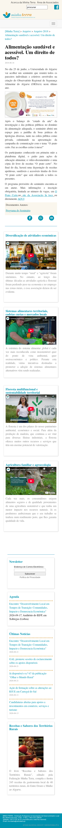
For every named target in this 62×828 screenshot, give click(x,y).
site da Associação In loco (37, 195)
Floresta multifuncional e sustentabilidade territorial (23, 391)
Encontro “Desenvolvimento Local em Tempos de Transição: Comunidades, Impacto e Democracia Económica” (29, 607)
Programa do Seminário (18, 210)
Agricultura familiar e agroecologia (28, 465)
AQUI (21, 198)
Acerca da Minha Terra (23, 2)
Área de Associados (48, 2)
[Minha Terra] (12, 31)
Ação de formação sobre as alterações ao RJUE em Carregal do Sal (30, 689)
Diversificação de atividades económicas (31, 235)
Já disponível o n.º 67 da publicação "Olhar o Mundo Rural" (27, 675)
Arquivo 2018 (41, 31)
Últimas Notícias (19, 634)
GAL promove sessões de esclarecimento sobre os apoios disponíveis (30, 661)
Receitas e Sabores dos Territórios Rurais (31, 727)
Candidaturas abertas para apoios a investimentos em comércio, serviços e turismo (29, 705)
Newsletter (16, 561)
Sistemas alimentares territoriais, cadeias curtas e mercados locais (27, 312)
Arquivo (26, 31)
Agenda (14, 596)
